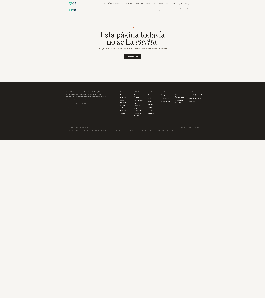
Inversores (150, 3)
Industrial (151, 113)
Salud (150, 101)
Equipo (160, 3)
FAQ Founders (138, 100)
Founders (139, 3)
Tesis (103, 3)
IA (148, 95)
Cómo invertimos (115, 3)
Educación (151, 107)
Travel (150, 110)
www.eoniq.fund (195, 98)
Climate (150, 104)
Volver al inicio (132, 57)
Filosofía (123, 110)
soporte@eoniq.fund (196, 95)
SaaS (149, 98)
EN (195, 3)
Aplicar (184, 3)
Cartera (128, 3)
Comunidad (165, 98)
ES (192, 3)
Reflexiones (171, 3)
